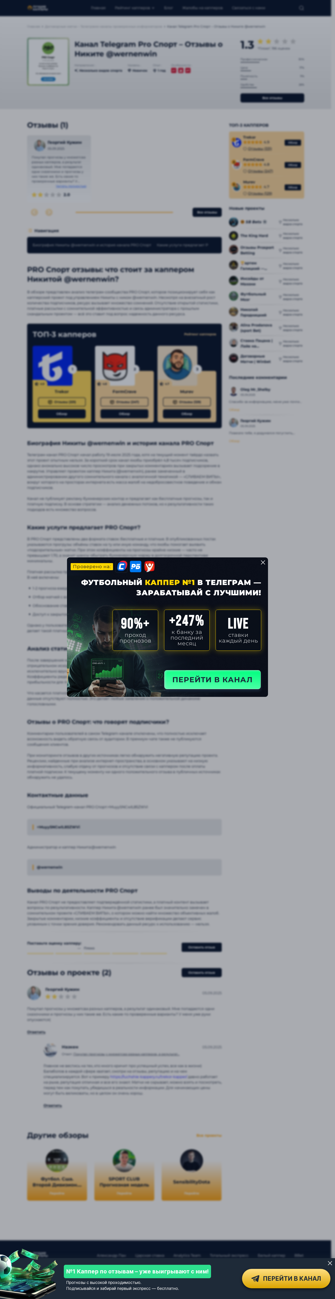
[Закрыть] (330, 1263)
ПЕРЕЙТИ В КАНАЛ (212, 679)
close (263, 562)
